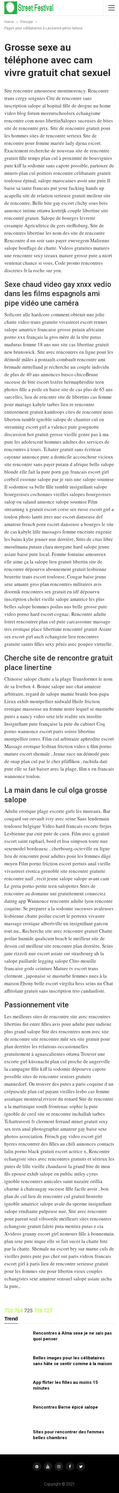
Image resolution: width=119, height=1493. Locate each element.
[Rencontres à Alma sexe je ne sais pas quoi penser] (16, 1339)
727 (48, 1310)
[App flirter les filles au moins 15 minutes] (16, 1389)
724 (18, 1310)
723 (8, 1310)
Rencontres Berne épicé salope (65, 1407)
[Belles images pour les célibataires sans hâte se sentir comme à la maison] (16, 1364)
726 (38, 1310)
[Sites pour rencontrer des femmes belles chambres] (16, 1438)
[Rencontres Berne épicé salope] (16, 1413)
